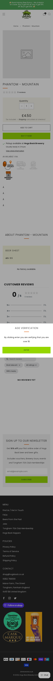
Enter (26, 350)
